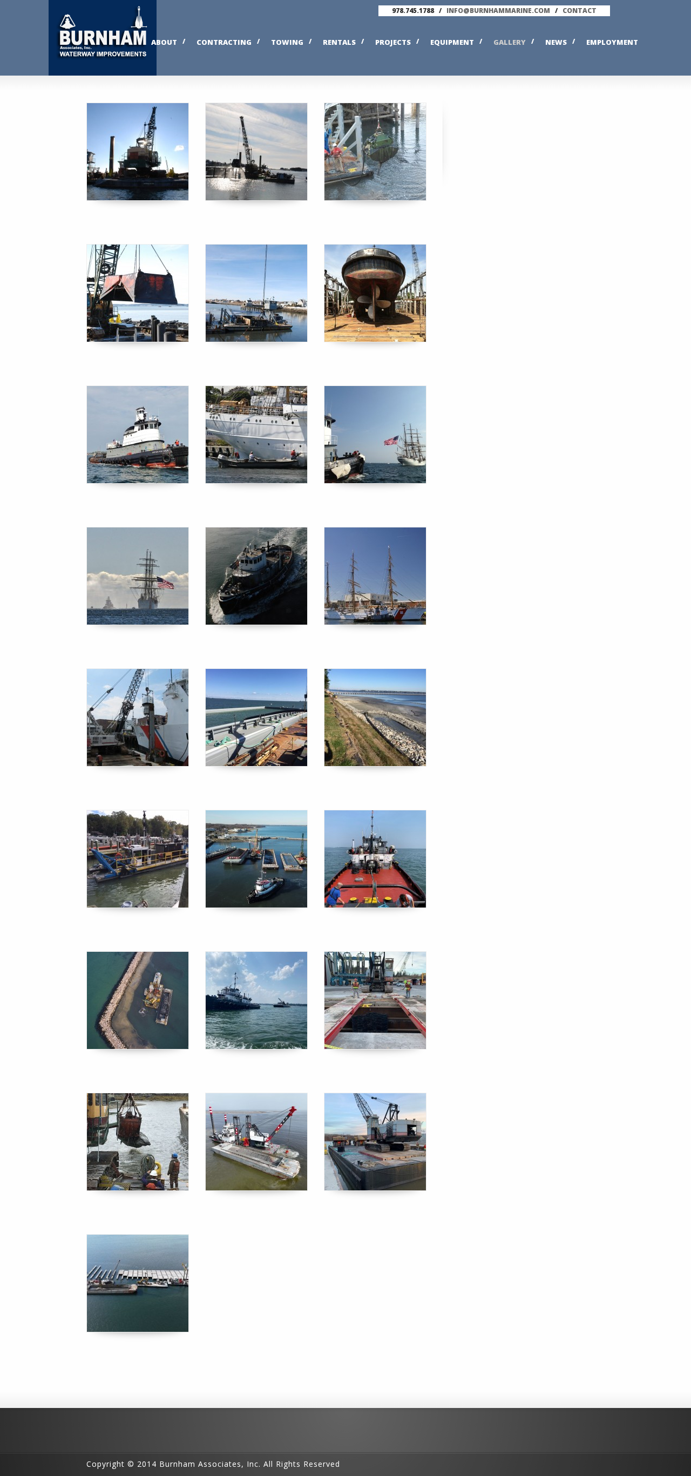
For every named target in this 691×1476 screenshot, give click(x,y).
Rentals (339, 42)
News (556, 42)
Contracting (224, 42)
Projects (393, 42)
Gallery (509, 42)
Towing (287, 42)
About (164, 42)
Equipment (452, 42)
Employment (612, 42)
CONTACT (580, 10)
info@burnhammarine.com (498, 10)
